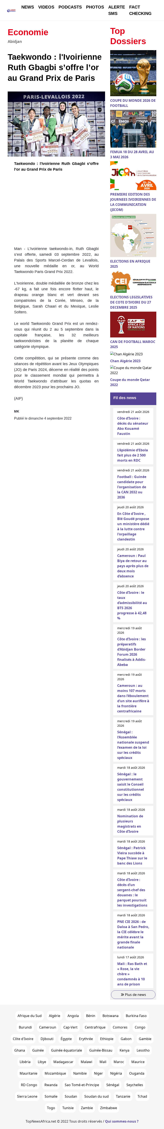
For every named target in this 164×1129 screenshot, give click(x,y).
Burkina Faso (136, 1015)
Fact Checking (140, 10)
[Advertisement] (56, 211)
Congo (140, 1027)
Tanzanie (123, 1096)
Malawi (86, 1061)
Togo (51, 1108)
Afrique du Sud (30, 1015)
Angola (73, 1015)
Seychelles (134, 1085)
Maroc (119, 1061)
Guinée (38, 1050)
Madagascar (63, 1061)
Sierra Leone (27, 1096)
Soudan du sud (96, 1096)
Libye (42, 1061)
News (27, 7)
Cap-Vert (70, 1027)
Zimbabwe (108, 1108)
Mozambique (55, 1073)
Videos (46, 7)
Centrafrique (95, 1027)
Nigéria (116, 1073)
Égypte (66, 1038)
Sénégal (112, 1085)
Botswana (110, 1015)
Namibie (80, 1073)
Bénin (90, 1015)
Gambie (145, 1038)
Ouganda (136, 1073)
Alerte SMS (116, 10)
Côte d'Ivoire (23, 1038)
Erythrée (86, 1038)
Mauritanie (28, 1073)
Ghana (19, 1050)
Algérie (54, 1015)
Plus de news (135, 994)
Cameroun (47, 1027)
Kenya (124, 1050)
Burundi (25, 1027)
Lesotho (143, 1050)
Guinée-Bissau (100, 1050)
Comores (120, 1027)
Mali (103, 1061)
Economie (28, 32)
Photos (95, 7)
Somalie (51, 1096)
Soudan (71, 1096)
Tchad (142, 1096)
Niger (98, 1073)
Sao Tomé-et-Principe (82, 1085)
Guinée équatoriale (66, 1050)
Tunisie (68, 1108)
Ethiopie (106, 1038)
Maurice (138, 1061)
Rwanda (50, 1085)
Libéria (25, 1061)
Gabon (126, 1038)
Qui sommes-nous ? (122, 1121)
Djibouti (47, 1038)
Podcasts (70, 7)
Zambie (87, 1108)
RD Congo (29, 1085)
